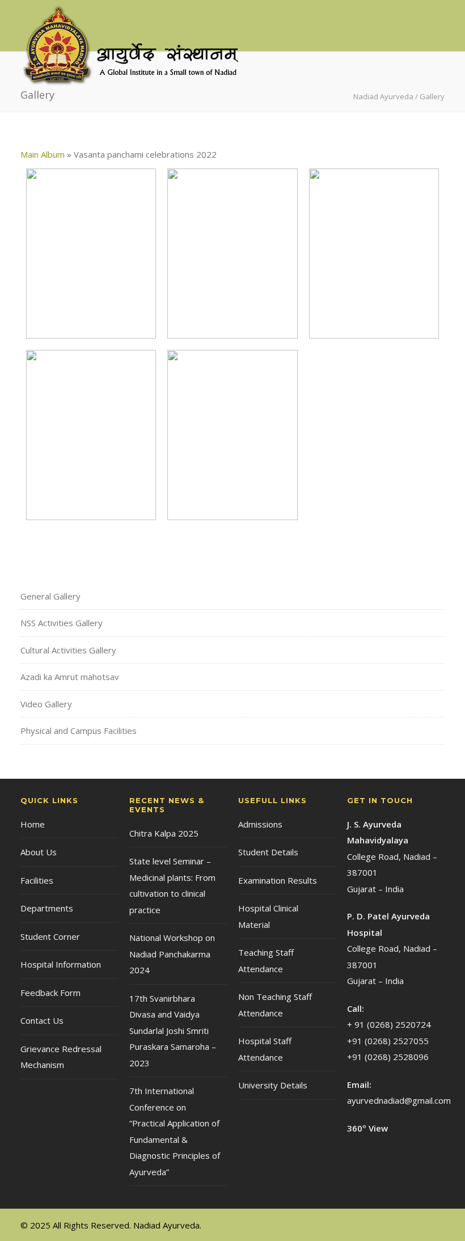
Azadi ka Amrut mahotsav (69, 676)
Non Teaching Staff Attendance (275, 1005)
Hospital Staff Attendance (264, 1049)
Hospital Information (60, 964)
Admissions (260, 824)
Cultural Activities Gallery (68, 650)
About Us (38, 852)
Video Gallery (46, 704)
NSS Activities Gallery (61, 622)
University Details (272, 1085)
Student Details (268, 852)
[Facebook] (388, 1224)
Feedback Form (50, 992)
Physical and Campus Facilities (78, 730)
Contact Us (42, 1020)
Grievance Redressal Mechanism (61, 1057)
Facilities (36, 880)
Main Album (42, 154)
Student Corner (50, 936)
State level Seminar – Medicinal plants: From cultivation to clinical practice (172, 885)
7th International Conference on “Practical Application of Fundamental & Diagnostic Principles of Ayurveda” (174, 1131)
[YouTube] (433, 1224)
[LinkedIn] (410, 1224)
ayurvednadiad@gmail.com (399, 1100)
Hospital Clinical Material (268, 916)
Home (32, 824)
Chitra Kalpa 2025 (163, 833)
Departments (46, 908)
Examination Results (277, 880)
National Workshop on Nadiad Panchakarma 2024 (172, 954)
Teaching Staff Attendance (266, 960)
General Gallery (50, 596)
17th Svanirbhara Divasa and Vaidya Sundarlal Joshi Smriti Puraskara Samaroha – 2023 (172, 1031)
